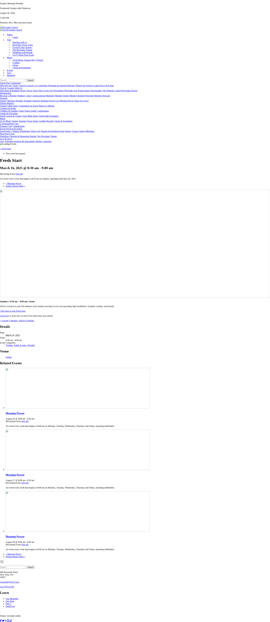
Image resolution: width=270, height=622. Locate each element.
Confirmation (43, 111)
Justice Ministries (86, 131)
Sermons (36, 101)
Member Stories (62, 96)
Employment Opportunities (90, 90)
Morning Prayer (67, 101)
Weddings (4, 136)
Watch (10, 35)
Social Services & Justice (11, 129)
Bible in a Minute (46, 106)
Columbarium (18, 126)
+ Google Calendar (8, 320)
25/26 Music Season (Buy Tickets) (28, 60)
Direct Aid (35, 131)
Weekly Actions (72, 131)
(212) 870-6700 (7, 587)
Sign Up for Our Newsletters (51, 90)
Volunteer (9, 141)
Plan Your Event (7, 134)
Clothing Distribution (21, 131)
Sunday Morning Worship (11, 101)
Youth (21, 111)
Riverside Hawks (129, 90)
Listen (15, 37)
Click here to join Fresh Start (12, 311)
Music (9, 57)
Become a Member (8, 96)
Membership (5, 93)
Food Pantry (5, 131)
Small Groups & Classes (11, 116)
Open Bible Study (30, 116)
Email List (10, 606)
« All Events (5, 149)
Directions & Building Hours (13, 90)
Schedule (28, 101)
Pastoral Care (6, 126)
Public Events (20, 345)
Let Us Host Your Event (23, 55)
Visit (9, 40)
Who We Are (6, 85)
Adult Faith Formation (48, 116)
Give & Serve (6, 139)
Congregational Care (9, 123)
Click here (4, 316)
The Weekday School (112, 90)
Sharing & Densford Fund (52, 131)
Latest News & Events (104, 85)
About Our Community (10, 83)
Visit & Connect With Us (11, 88)
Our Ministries (12, 598)
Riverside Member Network (97, 96)
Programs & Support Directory (61, 85)
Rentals (33, 136)
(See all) (19, 174)
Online (9, 357)
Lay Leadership (41, 85)
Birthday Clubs (24, 96)
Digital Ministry (7, 103)
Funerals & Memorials (19, 136)
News (8, 604)
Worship (3, 98)
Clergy (15, 85)
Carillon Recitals (46, 121)
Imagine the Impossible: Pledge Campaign (32, 141)
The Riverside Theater (47, 136)
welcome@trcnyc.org (9, 582)
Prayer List (54, 101)
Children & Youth (8, 108)
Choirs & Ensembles (22, 68)
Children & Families (9, 111)
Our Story (10, 601)
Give (2, 141)
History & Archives (84, 85)
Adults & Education (9, 113)
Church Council (26, 85)
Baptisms (45, 101)
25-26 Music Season (9, 121)
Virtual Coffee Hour (9, 106)
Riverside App (70, 90)
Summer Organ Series (28, 121)
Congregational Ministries (43, 96)
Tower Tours (32, 90)
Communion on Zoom (28, 106)
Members (11, 75)
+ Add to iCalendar (25, 320)
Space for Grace (81, 101)
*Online (9, 345)
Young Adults (30, 111)
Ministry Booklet (77, 96)
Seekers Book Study (15, 186)
